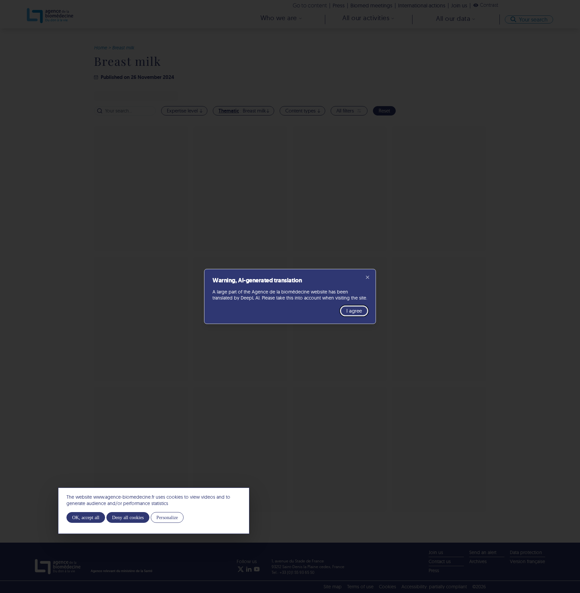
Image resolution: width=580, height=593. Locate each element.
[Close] (367, 277)
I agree (354, 311)
